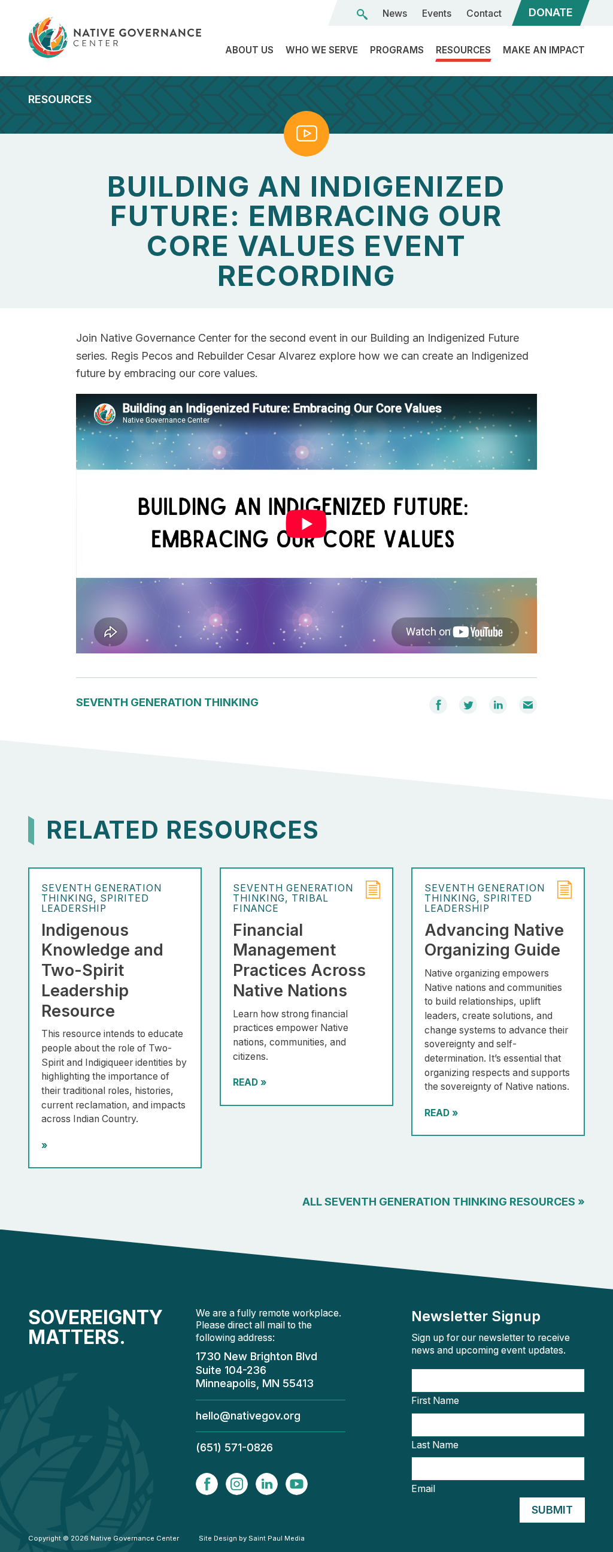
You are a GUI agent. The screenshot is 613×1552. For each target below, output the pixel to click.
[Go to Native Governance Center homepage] (115, 37)
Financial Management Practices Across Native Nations (299, 960)
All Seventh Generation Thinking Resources (443, 1201)
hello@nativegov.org (248, 1415)
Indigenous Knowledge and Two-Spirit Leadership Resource (102, 970)
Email (423, 1489)
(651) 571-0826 (234, 1447)
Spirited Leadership (95, 903)
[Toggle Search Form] (362, 14)
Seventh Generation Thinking (167, 702)
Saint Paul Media (276, 1538)
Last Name (435, 1445)
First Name (435, 1401)
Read (249, 1082)
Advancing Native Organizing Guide (494, 940)
